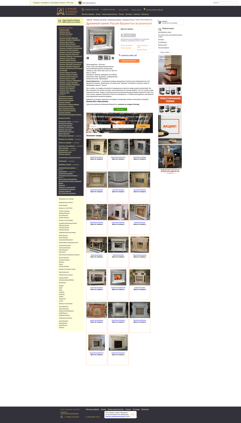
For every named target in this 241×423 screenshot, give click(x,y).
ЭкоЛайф (61, 292)
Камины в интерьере (66, 128)
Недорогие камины (66, 123)
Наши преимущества (109, 14)
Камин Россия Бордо (96, 255)
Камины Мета (65, 93)
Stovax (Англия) (63, 205)
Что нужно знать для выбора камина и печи (170, 35)
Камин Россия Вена (139, 287)
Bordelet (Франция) (64, 213)
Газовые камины (65, 113)
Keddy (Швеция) (63, 235)
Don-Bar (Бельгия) (64, 217)
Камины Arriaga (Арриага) (69, 38)
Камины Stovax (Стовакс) (69, 74)
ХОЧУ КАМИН (123, 10)
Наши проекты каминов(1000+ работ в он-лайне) (71, 21)
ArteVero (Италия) (64, 266)
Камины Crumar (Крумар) (69, 83)
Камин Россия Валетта (96, 287)
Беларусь (61, 262)
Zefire (60, 290)
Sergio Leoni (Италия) (65, 247)
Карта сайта (64, 412)
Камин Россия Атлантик (96, 222)
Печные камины (64, 154)
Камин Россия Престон (96, 157)
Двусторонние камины (67, 109)
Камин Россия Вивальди (97, 353)
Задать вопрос (164, 52)
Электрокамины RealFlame (66, 280)
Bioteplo (61, 285)
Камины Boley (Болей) (68, 44)
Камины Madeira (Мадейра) (70, 85)
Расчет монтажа (126, 48)
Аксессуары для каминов (68, 179)
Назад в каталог (130, 61)
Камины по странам (66, 139)
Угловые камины (65, 102)
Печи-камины (64, 148)
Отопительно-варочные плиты (70, 158)
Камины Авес (64, 30)
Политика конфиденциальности (70, 413)
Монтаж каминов (88, 14)
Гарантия (136, 14)
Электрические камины (67, 168)
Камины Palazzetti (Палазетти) (70, 64)
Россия (61, 264)
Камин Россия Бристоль (139, 255)
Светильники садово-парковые (70, 181)
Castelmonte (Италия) (65, 245)
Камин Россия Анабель (139, 157)
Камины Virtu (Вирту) (67, 89)
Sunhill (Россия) (63, 313)
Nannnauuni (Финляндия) (66, 240)
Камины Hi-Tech (64, 118)
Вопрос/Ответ (162, 45)
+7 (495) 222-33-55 (108, 10)
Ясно (133, 414)
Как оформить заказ (164, 32)
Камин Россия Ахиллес (118, 222)
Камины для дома (100, 20)
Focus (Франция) (63, 215)
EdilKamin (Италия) (64, 225)
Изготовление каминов (67, 193)
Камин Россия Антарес (96, 190)
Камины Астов (65, 32)
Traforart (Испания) (64, 211)
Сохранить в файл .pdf (129, 55)
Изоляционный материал (68, 176)
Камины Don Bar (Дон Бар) (69, 54)
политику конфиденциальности (115, 416)
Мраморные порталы (66, 132)
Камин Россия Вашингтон (118, 287)
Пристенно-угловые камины (69, 104)
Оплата (121, 14)
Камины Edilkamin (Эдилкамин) (71, 56)
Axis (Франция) (63, 323)
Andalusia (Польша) (64, 315)
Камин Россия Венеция (96, 320)
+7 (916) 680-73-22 (92, 417)
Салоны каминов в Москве (154, 10)
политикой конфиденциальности (131, 129)
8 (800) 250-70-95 (92, 10)
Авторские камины (65, 126)
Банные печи (63, 150)
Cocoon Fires (62, 298)
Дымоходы (63, 161)
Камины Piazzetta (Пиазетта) (70, 66)
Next (112, 58)
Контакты (145, 14)
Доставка (128, 14)
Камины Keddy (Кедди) (68, 60)
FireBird (61, 296)
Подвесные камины (66, 98)
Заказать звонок (136, 10)
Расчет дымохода (126, 45)
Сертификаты (162, 42)
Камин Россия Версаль (139, 320)
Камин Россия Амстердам (118, 157)
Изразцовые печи (65, 152)
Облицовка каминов (66, 136)
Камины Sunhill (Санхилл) (69, 77)
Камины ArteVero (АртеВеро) (70, 40)
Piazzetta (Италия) (64, 229)
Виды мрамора (64, 134)
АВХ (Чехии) (62, 252)
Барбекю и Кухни (65, 164)
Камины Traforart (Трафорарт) (70, 81)
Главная (89, 20)
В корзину (129, 35)
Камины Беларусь (66, 34)
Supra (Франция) (63, 306)
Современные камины (67, 189)
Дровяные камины (66, 28)
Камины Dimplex (63, 277)
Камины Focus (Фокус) (68, 58)
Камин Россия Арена (118, 190)
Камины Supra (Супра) (67, 78)
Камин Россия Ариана (140, 190)
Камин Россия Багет (139, 222)
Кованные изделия (66, 173)
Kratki (60, 288)
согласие (106, 129)
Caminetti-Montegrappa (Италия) (68, 223)
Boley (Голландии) (64, 272)
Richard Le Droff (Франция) (66, 311)
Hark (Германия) (63, 237)
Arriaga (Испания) (64, 257)
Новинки (62, 185)
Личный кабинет (163, 47)
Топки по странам (65, 143)
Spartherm (62, 294)
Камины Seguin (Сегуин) (68, 72)
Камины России (65, 36)
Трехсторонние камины (67, 111)
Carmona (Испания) (64, 260)
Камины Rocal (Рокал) (67, 87)
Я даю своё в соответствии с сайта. (121, 129)
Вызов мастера (142, 49)
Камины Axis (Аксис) (67, 42)
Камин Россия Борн (118, 255)
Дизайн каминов (65, 191)
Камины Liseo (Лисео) (67, 91)
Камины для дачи (65, 130)
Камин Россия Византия (118, 353)
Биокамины (63, 172)
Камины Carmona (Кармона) (70, 52)
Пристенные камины (66, 100)
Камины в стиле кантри (67, 187)
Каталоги (161, 39)
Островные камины (66, 96)
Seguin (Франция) (64, 308)
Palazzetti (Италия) (64, 227)
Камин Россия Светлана (118, 320)
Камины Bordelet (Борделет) (70, 46)
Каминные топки (65, 122)
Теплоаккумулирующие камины (70, 115)
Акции (98, 14)
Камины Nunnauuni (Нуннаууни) (71, 62)
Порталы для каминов (67, 146)
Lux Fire (61, 301)
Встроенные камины (66, 106)
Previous (87, 58)
